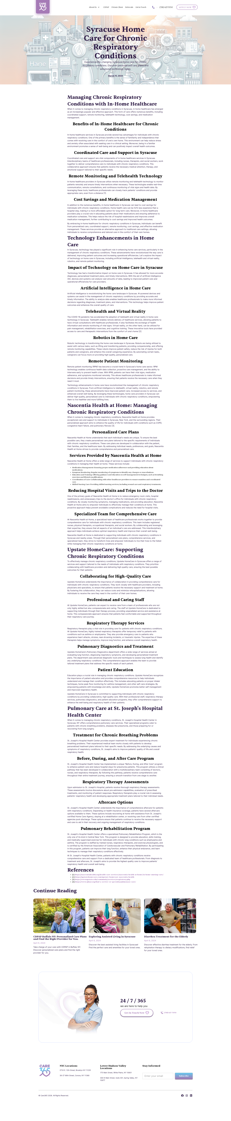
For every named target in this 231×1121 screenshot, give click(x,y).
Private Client (117, 7)
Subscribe (184, 1076)
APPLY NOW (185, 7)
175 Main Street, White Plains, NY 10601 (116, 1073)
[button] (94, 7)
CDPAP (106, 7)
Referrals (129, 7)
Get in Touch (140, 7)
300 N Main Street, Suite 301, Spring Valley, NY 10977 (119, 1079)
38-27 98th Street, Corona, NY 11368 (74, 1075)
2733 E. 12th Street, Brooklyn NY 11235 (75, 1070)
